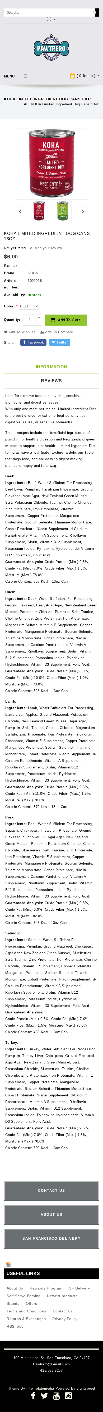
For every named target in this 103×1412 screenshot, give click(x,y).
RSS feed (15, 1326)
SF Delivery (79, 1288)
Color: (11, 306)
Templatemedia (42, 1388)
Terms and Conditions (26, 1311)
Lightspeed (86, 1388)
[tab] (51, 367)
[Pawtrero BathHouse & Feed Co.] (52, 47)
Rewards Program (46, 1288)
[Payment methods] (8, 1265)
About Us (15, 1288)
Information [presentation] (51, 367)
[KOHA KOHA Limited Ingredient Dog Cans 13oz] (38, 212)
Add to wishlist (22, 332)
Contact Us (63, 1311)
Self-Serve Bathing (24, 1296)
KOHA (33, 273)
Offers (31, 1303)
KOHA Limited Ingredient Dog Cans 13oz (65, 104)
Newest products (62, 1296)
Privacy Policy (64, 1319)
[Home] (25, 104)
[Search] (94, 12)
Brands (13, 1303)
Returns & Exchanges (26, 1319)
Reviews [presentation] (51, 381)
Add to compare (58, 332)
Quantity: (12, 320)
